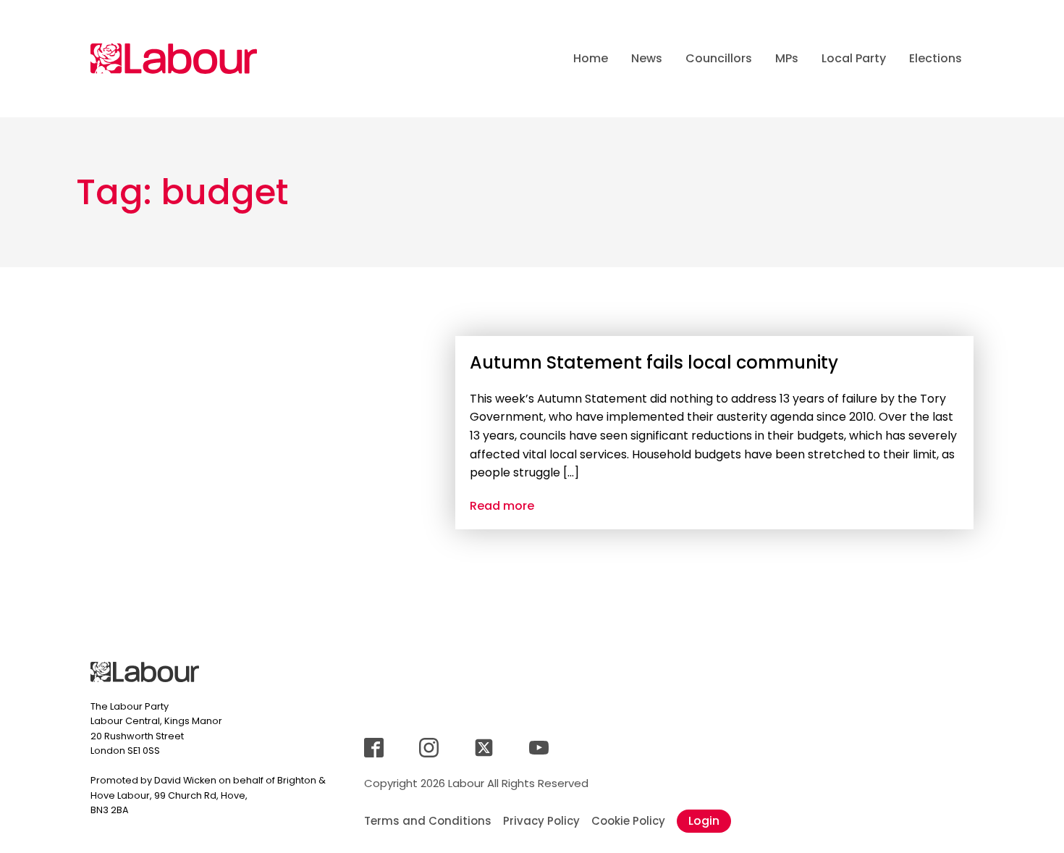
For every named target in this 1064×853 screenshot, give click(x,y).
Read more (502, 505)
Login (703, 820)
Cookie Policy (628, 820)
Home (590, 58)
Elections (935, 58)
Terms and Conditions (427, 820)
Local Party (854, 58)
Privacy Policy (541, 820)
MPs (786, 58)
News (646, 58)
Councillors (718, 58)
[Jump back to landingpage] (173, 58)
